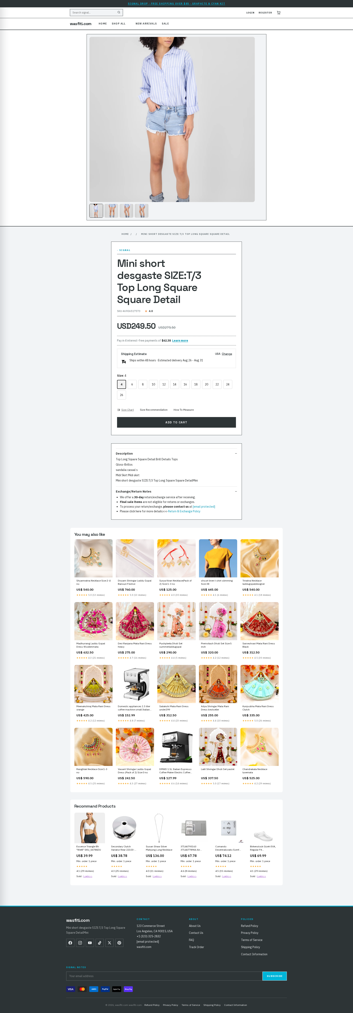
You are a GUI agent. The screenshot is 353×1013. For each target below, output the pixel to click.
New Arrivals (146, 23)
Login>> (87, 876)
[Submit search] (119, 12)
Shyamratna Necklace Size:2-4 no (93, 582)
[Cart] (278, 12)
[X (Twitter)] (109, 943)
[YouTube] (90, 943)
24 (227, 384)
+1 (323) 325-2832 (149, 936)
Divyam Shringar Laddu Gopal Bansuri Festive (134, 582)
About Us (195, 926)
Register (265, 12)
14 (174, 384)
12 (164, 384)
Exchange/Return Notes (133, 491)
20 (206, 384)
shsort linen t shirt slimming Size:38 (217, 582)
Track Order (196, 947)
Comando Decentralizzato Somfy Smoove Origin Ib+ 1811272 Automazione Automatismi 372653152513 (228, 848)
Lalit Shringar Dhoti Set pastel (217, 769)
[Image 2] (111, 211)
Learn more (180, 340)
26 (121, 395)
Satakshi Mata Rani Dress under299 (174, 708)
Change (227, 353)
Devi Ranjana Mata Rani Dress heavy (135, 645)
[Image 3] (126, 211)
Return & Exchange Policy (184, 511)
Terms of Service (252, 940)
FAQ (191, 940)
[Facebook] (70, 943)
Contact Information (254, 954)
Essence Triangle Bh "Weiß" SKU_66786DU (88, 848)
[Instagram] (80, 943)
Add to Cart (176, 422)
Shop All (119, 23)
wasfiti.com (80, 23)
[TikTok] (100, 943)
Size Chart (127, 410)
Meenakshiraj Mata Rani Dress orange (93, 708)
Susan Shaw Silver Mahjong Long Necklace (159, 848)
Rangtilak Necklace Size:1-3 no (91, 771)
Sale (165, 23)
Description (124, 453)
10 (153, 384)
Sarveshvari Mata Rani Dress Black (258, 645)
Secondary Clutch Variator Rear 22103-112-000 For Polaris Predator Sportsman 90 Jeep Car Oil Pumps (124, 848)
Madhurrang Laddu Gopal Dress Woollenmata (90, 645)
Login (250, 12)
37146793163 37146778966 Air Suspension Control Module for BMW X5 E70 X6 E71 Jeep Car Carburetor (192, 848)
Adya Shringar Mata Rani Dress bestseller (215, 708)
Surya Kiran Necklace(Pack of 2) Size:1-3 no (175, 582)
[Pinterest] (119, 943)
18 (196, 384)
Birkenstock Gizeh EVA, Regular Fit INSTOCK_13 (263, 848)
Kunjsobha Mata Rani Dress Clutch (258, 708)
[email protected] (204, 506)
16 (185, 384)
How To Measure (184, 410)
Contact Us (196, 933)
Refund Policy (249, 926)
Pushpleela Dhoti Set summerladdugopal (170, 645)
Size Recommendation (154, 410)
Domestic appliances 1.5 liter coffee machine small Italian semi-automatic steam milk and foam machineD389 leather (134, 708)
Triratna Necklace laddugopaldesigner (253, 582)
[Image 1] (96, 211)
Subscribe (275, 976)
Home (103, 23)
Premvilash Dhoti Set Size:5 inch (216, 645)
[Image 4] (142, 211)
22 (217, 384)
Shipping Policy (250, 947)
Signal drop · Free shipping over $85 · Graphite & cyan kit (176, 3)
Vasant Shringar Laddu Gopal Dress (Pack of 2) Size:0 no (134, 771)
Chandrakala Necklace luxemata (254, 771)
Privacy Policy (249, 933)
